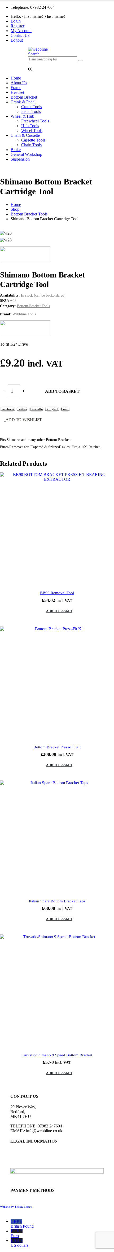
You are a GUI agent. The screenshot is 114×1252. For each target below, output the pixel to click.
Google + (52, 409)
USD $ (19, 1242)
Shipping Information (28, 1165)
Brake (16, 149)
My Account (21, 30)
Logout (17, 40)
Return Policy (21, 1161)
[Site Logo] (38, 49)
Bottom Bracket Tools (33, 306)
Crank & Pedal (23, 102)
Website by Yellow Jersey (16, 1206)
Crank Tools (31, 106)
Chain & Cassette (25, 135)
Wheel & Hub (22, 116)
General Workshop (26, 154)
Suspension (20, 159)
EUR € (17, 1233)
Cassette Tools (33, 140)
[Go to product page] (57, 529)
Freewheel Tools (35, 121)
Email (65, 409)
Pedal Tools (31, 111)
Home (16, 78)
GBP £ (22, 1223)
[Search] (80, 60)
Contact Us (20, 35)
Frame (16, 87)
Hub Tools (30, 126)
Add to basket (62, 391)
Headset (17, 92)
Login (16, 21)
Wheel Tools (31, 130)
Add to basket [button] (59, 611)
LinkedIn (36, 409)
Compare (105, 481)
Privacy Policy (22, 1151)
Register (17, 26)
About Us (19, 83)
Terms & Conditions (27, 1156)
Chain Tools (31, 145)
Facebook (8, 409)
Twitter (22, 409)
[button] (34, 54)
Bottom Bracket (24, 97)
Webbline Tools (24, 314)
